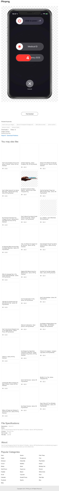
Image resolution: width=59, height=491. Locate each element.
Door (40, 474)
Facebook (3, 480)
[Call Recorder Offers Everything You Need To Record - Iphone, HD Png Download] (10, 380)
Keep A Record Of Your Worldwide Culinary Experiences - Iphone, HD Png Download (47, 405)
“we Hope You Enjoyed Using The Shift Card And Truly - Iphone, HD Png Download (9, 303)
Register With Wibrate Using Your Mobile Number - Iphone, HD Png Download (28, 273)
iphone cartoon (52, 124)
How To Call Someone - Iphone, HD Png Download (29, 380)
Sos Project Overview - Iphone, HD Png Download (29, 406)
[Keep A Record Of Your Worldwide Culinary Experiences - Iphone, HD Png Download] (48, 401)
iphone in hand (5, 127)
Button (2, 466)
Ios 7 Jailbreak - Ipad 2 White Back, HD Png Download (48, 218)
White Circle (42, 472)
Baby (2, 483)
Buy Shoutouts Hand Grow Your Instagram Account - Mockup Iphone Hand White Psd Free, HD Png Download (10, 220)
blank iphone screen (41, 124)
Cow (40, 458)
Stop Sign (41, 477)
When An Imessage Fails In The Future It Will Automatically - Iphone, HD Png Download (10, 275)
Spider (2, 458)
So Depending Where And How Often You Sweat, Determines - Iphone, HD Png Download (10, 248)
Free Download (29, 114)
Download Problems (12, 135)
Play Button (42, 461)
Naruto (21, 455)
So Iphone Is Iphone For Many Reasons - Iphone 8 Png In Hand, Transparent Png (28, 190)
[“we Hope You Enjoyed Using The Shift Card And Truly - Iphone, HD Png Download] (10, 299)
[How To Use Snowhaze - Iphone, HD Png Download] (48, 295)
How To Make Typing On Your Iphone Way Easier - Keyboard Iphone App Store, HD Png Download (10, 191)
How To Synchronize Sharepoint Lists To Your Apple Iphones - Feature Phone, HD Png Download (10, 330)
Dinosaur (3, 461)
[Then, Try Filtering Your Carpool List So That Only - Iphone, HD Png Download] (29, 241)
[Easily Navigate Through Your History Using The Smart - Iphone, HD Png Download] (48, 241)
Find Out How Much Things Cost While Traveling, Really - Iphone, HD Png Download (48, 191)
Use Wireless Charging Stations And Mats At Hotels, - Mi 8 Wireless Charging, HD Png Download (48, 325)
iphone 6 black (15, 127)
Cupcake (22, 474)
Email (2, 474)
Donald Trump (23, 477)
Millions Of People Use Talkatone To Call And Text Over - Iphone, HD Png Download (10, 411)
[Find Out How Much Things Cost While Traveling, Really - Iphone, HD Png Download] (48, 188)
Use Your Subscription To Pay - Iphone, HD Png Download (28, 299)
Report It (3, 135)
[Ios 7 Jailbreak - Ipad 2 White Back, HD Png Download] (48, 215)
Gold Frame (4, 469)
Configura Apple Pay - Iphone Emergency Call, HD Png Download (29, 163)
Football (3, 472)
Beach (21, 472)
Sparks (22, 480)
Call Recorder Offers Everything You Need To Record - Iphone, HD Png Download (10, 384)
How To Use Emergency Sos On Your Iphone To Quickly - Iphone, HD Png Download (10, 164)
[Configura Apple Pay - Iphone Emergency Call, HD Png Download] (29, 160)
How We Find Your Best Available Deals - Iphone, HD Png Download (47, 272)
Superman (22, 469)
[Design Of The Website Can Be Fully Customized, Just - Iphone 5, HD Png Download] (48, 160)
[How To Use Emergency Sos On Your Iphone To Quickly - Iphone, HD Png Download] (10, 160)
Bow (40, 480)
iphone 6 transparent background (25, 124)
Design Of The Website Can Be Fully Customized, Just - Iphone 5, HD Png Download (48, 164)
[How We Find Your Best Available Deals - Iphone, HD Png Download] (48, 269)
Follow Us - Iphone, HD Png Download (8, 357)
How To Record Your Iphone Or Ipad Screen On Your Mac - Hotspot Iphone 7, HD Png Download (29, 218)
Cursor (3, 463)
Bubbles (22, 463)
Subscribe (22, 461)
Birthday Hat (42, 466)
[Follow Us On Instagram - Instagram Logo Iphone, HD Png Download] (48, 349)
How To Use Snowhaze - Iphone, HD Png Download (48, 298)
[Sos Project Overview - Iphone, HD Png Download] (29, 404)
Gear (2, 455)
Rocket (41, 469)
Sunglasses (23, 458)
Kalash (40, 463)
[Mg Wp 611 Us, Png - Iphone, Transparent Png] (48, 375)
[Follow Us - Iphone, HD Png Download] (10, 354)
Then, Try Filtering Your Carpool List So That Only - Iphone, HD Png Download (29, 245)
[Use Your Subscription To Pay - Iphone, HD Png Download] (29, 296)
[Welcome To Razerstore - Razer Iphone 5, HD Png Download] (29, 322)
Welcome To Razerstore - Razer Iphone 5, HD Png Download (28, 325)
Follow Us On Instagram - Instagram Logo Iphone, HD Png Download (48, 351)
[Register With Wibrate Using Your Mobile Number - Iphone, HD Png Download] (29, 269)
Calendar (3, 477)
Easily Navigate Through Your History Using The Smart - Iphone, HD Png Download (48, 245)
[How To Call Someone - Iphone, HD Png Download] (29, 377)
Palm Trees (42, 455)
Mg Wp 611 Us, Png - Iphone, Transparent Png (46, 377)
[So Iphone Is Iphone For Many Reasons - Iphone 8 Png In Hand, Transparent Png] (29, 186)
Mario (21, 466)
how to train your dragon (8, 124)
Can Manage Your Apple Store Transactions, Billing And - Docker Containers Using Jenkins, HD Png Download (29, 353)
